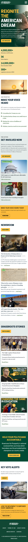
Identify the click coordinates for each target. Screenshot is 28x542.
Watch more (6, 331)
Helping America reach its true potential (15, 126)
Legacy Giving (21, 528)
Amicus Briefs (11, 532)
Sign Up (4, 478)
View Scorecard (14, 455)
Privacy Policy (14, 538)
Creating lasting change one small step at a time (15, 117)
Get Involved (6, 41)
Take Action (6, 516)
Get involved (6, 157)
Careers (19, 532)
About (4, 528)
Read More (5, 229)
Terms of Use (12, 528)
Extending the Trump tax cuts (12, 113)
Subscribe (5, 215)
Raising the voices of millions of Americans (12, 122)
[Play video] (14, 87)
